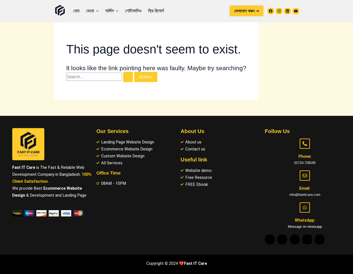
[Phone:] (305, 144)
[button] (96, 11)
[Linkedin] (287, 11)
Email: (304, 188)
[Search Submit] (128, 77)
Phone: (304, 156)
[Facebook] (270, 11)
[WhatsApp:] (305, 207)
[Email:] (305, 175)
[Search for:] (100, 76)
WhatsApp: (305, 220)
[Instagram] (279, 11)
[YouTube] (296, 11)
